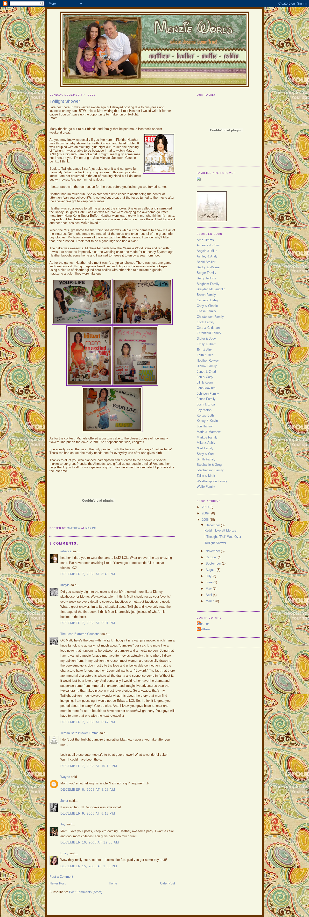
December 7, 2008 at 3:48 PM (87, 574)
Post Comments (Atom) (85, 892)
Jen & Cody (205, 377)
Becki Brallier (206, 262)
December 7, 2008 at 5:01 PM (87, 623)
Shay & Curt (205, 454)
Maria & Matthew (208, 432)
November (213, 551)
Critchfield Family (209, 333)
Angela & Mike (207, 251)
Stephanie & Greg (209, 464)
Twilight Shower (215, 543)
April (209, 595)
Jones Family (206, 399)
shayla (65, 585)
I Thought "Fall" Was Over (222, 537)
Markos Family (207, 437)
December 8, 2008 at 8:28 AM (87, 789)
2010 (206, 507)
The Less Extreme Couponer (80, 634)
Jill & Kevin (205, 382)
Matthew (204, 629)
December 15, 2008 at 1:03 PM (88, 866)
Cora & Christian (208, 328)
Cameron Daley (207, 300)
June (209, 582)
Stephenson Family (210, 470)
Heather (203, 624)
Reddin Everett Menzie (220, 530)
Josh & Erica (206, 404)
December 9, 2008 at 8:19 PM (87, 813)
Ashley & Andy (207, 256)
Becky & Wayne (208, 267)
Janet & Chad (206, 371)
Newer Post (57, 883)
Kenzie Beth (205, 415)
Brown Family (206, 295)
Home (113, 883)
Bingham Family (208, 284)
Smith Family (206, 459)
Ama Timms (205, 240)
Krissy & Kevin (207, 421)
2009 (206, 513)
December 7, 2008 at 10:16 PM (88, 766)
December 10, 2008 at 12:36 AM (89, 842)
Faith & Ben (205, 355)
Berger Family (206, 273)
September (214, 563)
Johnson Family (208, 393)
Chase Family (206, 311)
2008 (206, 519)
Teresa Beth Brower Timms (79, 733)
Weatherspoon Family (212, 481)
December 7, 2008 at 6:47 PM (87, 722)
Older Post (167, 883)
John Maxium (206, 388)
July (209, 576)
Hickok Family (207, 366)
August (211, 570)
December (213, 525)
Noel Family (205, 448)
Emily (64, 853)
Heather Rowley (208, 360)
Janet (64, 800)
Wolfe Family (206, 486)
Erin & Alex (204, 349)
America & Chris (208, 245)
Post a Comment (61, 876)
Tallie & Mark (206, 476)
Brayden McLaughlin (211, 289)
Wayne (65, 777)
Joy (62, 824)
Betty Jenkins (206, 278)
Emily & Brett (206, 344)
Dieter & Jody (206, 338)
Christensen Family (210, 316)
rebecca (65, 551)
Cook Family (205, 322)
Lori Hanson (205, 426)
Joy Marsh (204, 410)
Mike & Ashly (206, 443)
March (210, 601)
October (212, 557)
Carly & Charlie (207, 306)
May (209, 588)
